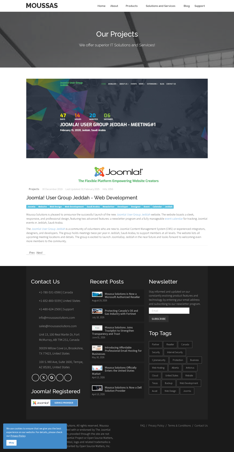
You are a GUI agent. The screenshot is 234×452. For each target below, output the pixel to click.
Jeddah (168, 206)
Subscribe (159, 319)
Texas (155, 383)
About (114, 5)
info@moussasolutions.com (57, 317)
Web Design (56, 206)
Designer (136, 206)
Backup (169, 383)
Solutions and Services (161, 5)
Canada (185, 344)
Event (147, 206)
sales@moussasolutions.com (58, 326)
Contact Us (201, 425)
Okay (11, 442)
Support (200, 5)
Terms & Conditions (179, 425)
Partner (155, 344)
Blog (187, 6)
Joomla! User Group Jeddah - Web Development (82, 198)
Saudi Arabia (93, 206)
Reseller (170, 344)
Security (156, 352)
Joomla (32, 206)
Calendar (157, 206)
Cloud (155, 375)
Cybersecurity (158, 360)
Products (132, 5)
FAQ (142, 425)
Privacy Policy (156, 425)
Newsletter (109, 206)
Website (42, 206)
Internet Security (175, 352)
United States (171, 375)
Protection (178, 360)
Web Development (74, 206)
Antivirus (190, 367)
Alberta (175, 367)
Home (102, 6)
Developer (123, 206)
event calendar (174, 218)
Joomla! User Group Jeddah (133, 214)
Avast (154, 390)
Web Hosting (158, 367)
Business (194, 360)
